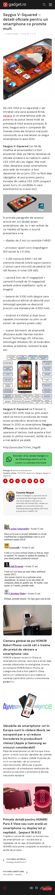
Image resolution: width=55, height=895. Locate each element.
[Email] (42, 481)
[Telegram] (30, 481)
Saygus (7, 116)
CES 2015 (21, 473)
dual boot (30, 473)
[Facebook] (5, 481)
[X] (17, 481)
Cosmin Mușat (12, 34)
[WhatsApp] (11, 481)
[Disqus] (27, 562)
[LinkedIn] (36, 481)
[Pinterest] (23, 481)
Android (16, 470)
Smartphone (26, 470)
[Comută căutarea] (44, 5)
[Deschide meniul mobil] (50, 4)
